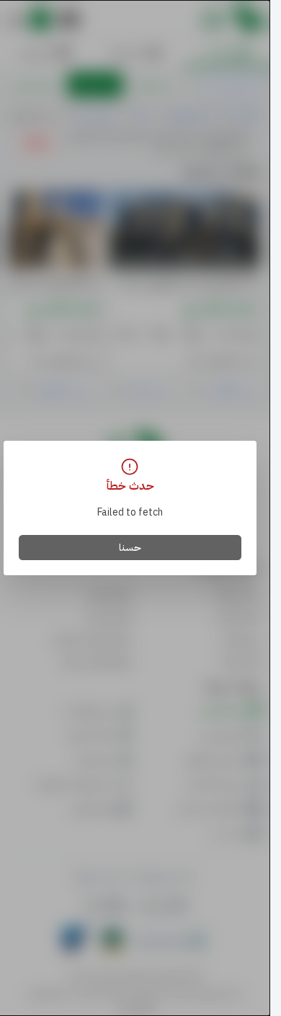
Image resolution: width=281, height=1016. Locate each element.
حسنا (130, 547)
